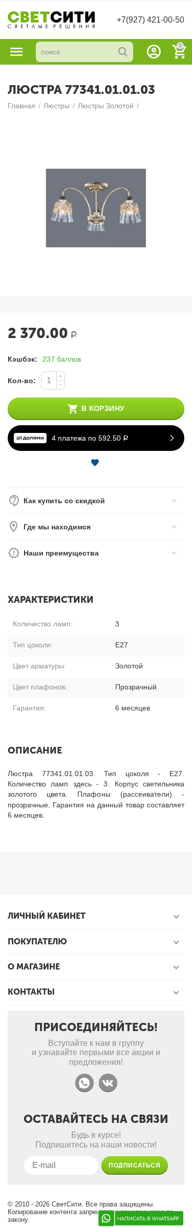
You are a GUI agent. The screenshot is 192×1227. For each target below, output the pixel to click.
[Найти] (123, 52)
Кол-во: (22, 381)
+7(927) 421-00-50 (150, 19)
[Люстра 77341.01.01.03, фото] (96, 208)
